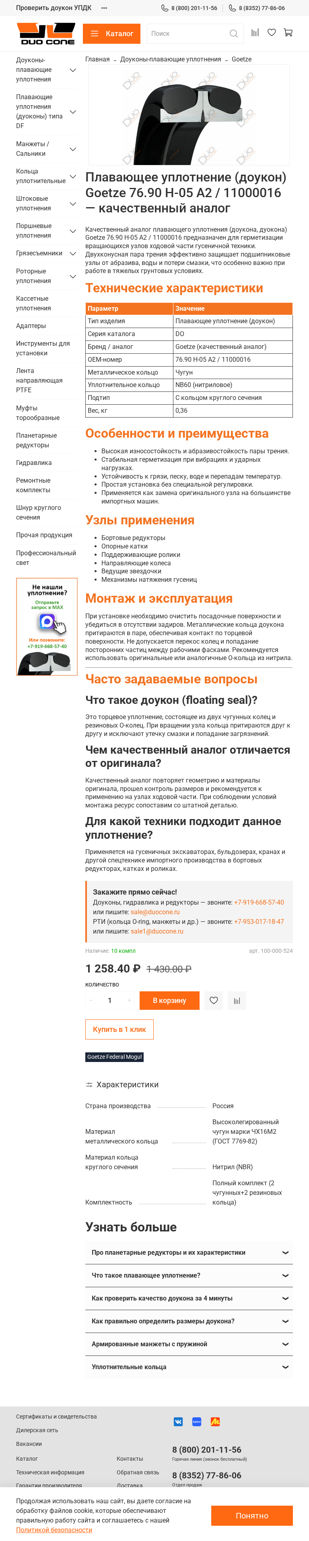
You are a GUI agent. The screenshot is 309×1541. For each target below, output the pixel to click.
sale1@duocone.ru (157, 931)
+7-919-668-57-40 (259, 902)
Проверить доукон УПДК (53, 8)
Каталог (120, 33)
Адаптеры (31, 326)
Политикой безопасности (54, 1530)
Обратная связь (138, 1472)
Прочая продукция (44, 535)
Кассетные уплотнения (33, 303)
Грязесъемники (39, 253)
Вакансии (29, 1444)
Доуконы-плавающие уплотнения (170, 59)
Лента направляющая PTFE (39, 380)
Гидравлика (34, 463)
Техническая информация (50, 1472)
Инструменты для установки (43, 348)
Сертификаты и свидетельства (56, 1416)
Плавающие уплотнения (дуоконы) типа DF (39, 111)
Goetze (241, 59)
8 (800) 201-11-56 (194, 8)
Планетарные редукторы (36, 440)
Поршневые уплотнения (34, 230)
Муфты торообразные (38, 413)
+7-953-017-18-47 (259, 921)
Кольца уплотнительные (40, 176)
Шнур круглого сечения (38, 512)
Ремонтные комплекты (33, 485)
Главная (97, 59)
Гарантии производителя (49, 1485)
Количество (102, 985)
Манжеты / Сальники (32, 148)
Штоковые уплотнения (33, 203)
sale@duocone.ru (155, 912)
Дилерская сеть (37, 1430)
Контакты (130, 1458)
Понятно (252, 1516)
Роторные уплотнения (33, 276)
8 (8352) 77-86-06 (262, 8)
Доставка (130, 1485)
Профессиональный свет (46, 558)
